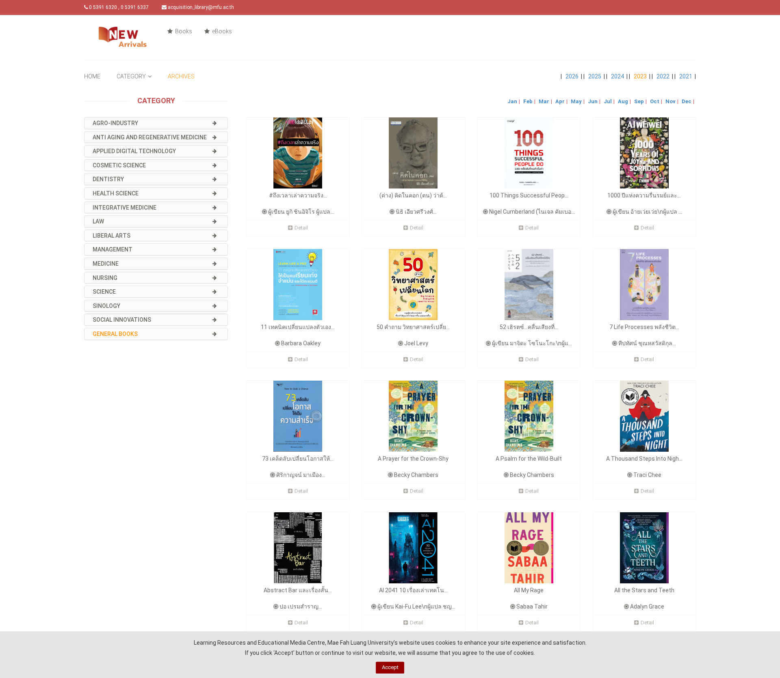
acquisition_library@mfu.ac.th (200, 7)
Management (112, 249)
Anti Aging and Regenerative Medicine (150, 137)
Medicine (106, 263)
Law (98, 221)
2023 (640, 76)
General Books (115, 334)
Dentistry (108, 179)
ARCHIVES (181, 76)
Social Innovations (122, 319)
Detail (301, 228)
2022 (663, 76)
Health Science (116, 193)
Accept (390, 667)
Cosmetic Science (119, 165)
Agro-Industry (115, 123)
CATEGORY (131, 76)
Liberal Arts (111, 235)
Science (104, 291)
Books (183, 31)
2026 (572, 76)
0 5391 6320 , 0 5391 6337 (118, 7)
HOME (92, 76)
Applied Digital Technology (134, 151)
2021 (685, 76)
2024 (617, 76)
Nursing (105, 278)
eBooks (221, 31)
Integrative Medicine (124, 207)
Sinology (106, 306)
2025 (594, 76)
